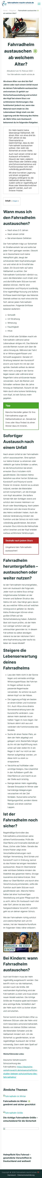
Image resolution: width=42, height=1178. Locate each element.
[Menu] (39, 3)
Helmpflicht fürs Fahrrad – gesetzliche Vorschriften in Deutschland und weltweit (17, 1157)
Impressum (12, 1175)
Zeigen (15, 201)
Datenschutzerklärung (26, 1175)
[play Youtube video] (21, 942)
